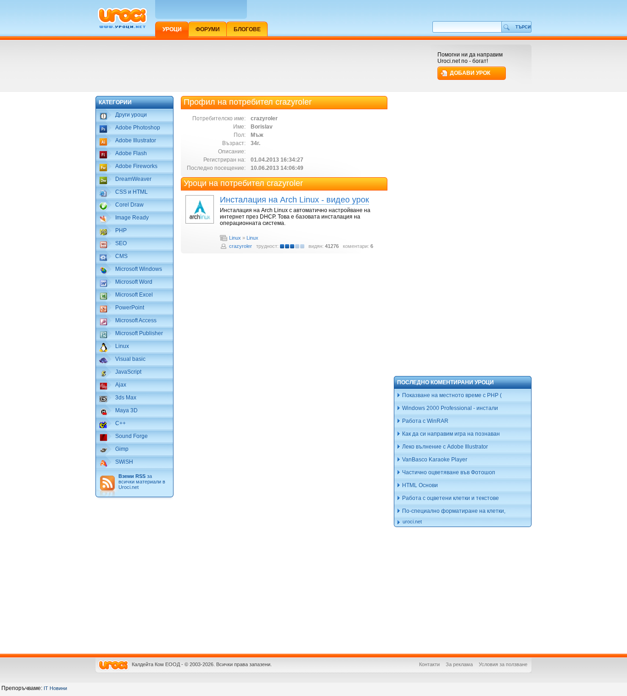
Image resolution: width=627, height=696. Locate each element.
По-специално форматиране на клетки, (453, 511)
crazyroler (240, 246)
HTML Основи (419, 485)
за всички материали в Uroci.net (141, 481)
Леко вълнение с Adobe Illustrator (444, 446)
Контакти (429, 664)
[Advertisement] (262, 65)
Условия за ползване (503, 664)
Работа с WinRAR (424, 421)
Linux (235, 238)
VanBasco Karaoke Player (434, 459)
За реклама (459, 664)
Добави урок (470, 73)
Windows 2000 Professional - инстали (449, 408)
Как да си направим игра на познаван (450, 434)
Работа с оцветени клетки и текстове (450, 498)
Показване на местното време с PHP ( (451, 395)
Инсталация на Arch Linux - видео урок (294, 199)
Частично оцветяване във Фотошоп (448, 472)
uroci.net (412, 521)
